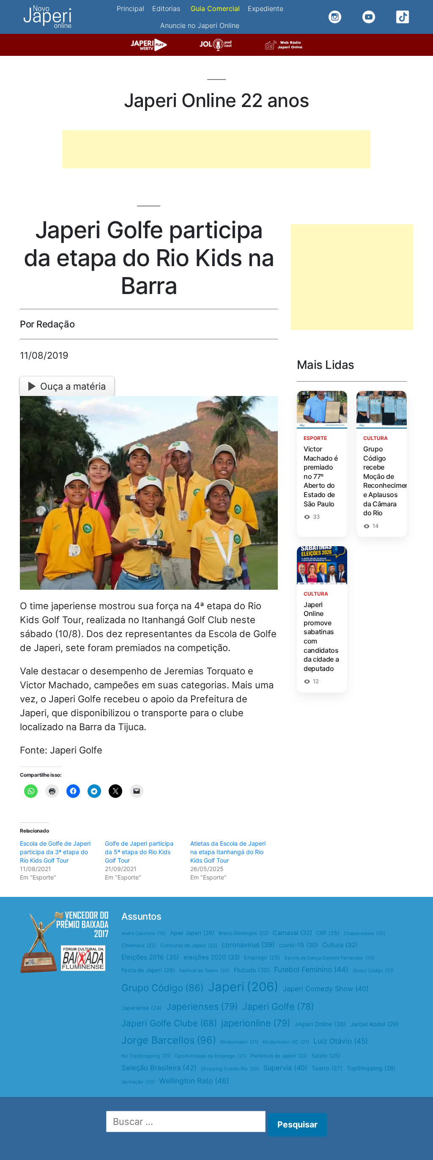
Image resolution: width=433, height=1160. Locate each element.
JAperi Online (320, 1024)
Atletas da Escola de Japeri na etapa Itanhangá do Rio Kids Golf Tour (228, 852)
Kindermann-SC (286, 1042)
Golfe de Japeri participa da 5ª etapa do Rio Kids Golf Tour (139, 852)
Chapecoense (364, 933)
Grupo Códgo (373, 970)
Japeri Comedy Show (326, 988)
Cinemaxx (138, 945)
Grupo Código (162, 987)
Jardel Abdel (374, 1024)
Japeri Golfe (278, 1006)
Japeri (243, 986)
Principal (130, 8)
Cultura (339, 945)
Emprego (262, 957)
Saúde (326, 1056)
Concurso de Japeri (188, 945)
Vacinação (138, 1082)
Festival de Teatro (204, 970)
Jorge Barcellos (168, 1040)
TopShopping (371, 1068)
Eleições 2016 (150, 957)
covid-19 (298, 944)
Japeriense (141, 1008)
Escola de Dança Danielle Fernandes (330, 958)
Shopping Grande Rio (230, 1069)
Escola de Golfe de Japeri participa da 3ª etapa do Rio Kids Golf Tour (55, 852)
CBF (328, 933)
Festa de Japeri (148, 970)
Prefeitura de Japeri (278, 1056)
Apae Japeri (192, 932)
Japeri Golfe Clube (169, 1023)
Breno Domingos (244, 933)
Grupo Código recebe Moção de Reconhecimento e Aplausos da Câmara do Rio (389, 481)
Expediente (265, 8)
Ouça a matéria (73, 386)
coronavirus (248, 944)
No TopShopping (145, 1056)
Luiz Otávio (340, 1040)
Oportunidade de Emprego (210, 1056)
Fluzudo (252, 969)
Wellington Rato (194, 1080)
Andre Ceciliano (143, 933)
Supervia (285, 1068)
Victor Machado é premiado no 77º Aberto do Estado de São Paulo (321, 476)
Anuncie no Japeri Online (199, 25)
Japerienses (202, 1006)
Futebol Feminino (311, 969)
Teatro (327, 1068)
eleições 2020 (212, 957)
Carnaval (292, 933)
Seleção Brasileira (159, 1068)
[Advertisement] (216, 149)
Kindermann (239, 1042)
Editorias (166, 8)
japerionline (255, 1022)
